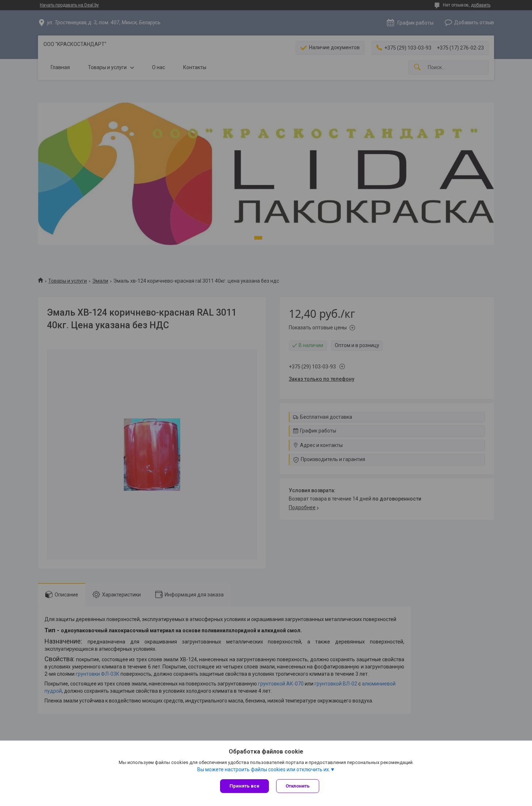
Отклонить (298, 786)
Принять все (244, 786)
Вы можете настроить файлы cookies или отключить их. (263, 769)
